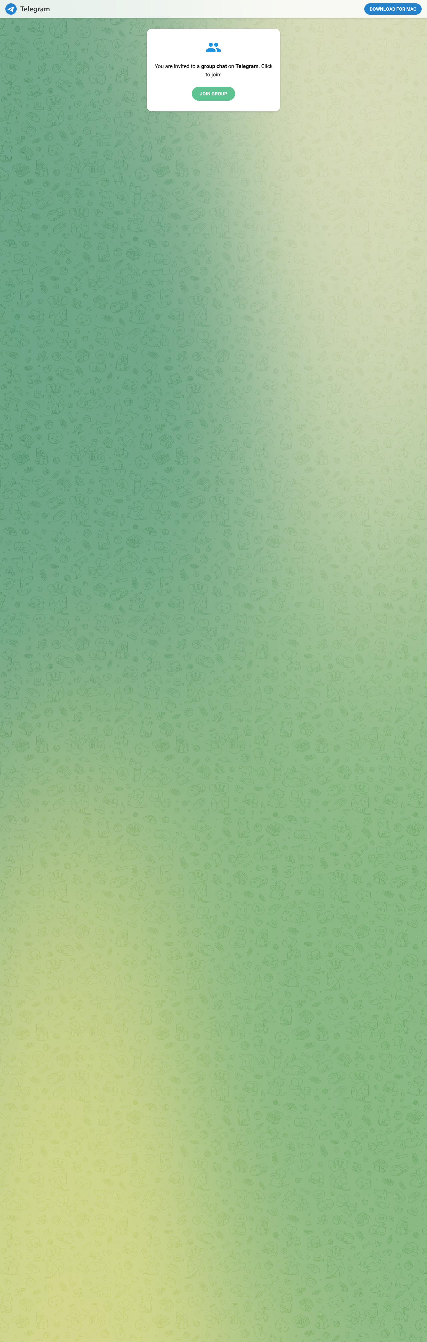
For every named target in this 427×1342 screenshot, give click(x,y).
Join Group (213, 93)
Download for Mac (393, 9)
